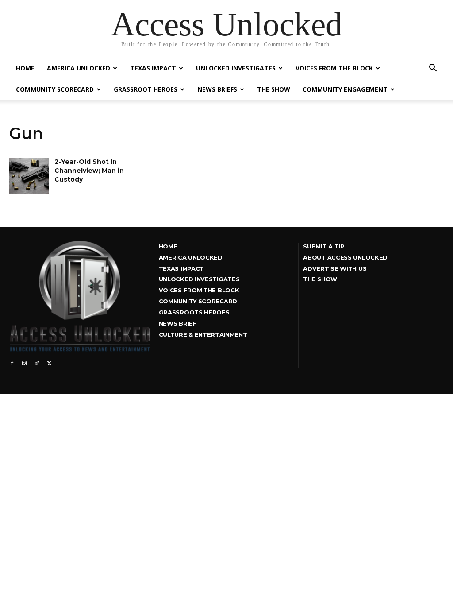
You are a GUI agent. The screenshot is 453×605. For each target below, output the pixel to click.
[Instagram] (24, 362)
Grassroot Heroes (145, 89)
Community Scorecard (55, 89)
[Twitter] (49, 362)
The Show (273, 89)
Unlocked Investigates (236, 68)
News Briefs (217, 89)
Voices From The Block (334, 68)
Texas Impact (153, 68)
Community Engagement (345, 89)
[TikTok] (37, 362)
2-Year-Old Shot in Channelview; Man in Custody (89, 170)
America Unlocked (78, 68)
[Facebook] (12, 362)
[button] (432, 69)
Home (25, 68)
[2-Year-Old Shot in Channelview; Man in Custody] (29, 176)
